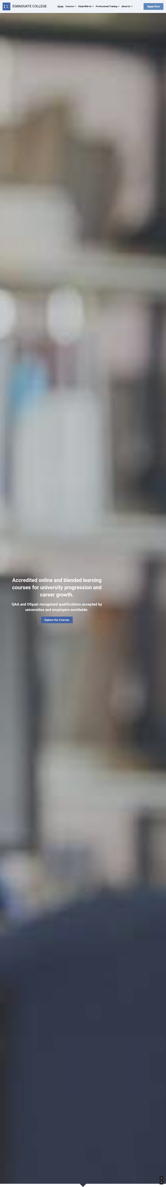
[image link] (6, 6)
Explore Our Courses (57, 619)
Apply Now (153, 6)
